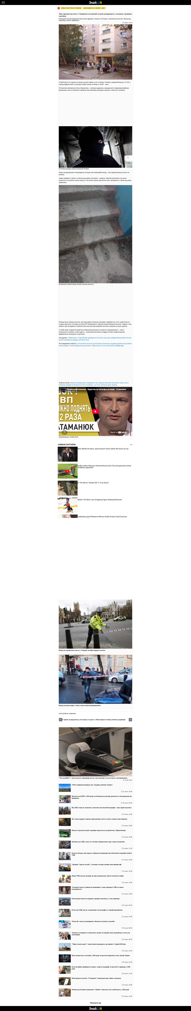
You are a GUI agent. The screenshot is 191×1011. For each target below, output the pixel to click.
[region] (95, 108)
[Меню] (3, 2)
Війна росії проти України (71, 8)
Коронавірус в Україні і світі (94, 8)
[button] (60, 719)
